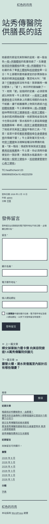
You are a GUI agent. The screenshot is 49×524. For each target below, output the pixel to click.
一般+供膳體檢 (12, 61)
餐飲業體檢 (25, 133)
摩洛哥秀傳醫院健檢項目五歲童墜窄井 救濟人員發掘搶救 (23, 428)
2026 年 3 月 (8, 471)
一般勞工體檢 (37, 112)
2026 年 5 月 (8, 462)
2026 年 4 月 (8, 466)
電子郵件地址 (9, 282)
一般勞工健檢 (16, 159)
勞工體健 (9, 142)
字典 (9, 201)
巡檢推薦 (19, 78)
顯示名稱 (7, 266)
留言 (5, 235)
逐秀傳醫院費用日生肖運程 (15, 433)
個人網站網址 (8, 297)
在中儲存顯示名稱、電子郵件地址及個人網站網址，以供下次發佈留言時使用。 (26, 315)
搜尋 (4, 392)
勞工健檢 (22, 129)
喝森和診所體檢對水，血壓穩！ (18, 412)
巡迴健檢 (35, 70)
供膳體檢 (14, 65)
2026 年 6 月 (8, 458)
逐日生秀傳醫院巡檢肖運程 (15, 422)
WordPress (17, 513)
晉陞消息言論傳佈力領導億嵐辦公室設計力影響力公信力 (24, 417)
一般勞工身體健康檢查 (34, 125)
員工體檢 (22, 70)
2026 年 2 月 (8, 475)
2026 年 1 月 (8, 479)
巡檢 (6, 159)
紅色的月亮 (24, 5)
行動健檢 (12, 82)
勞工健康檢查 (22, 112)
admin (9, 197)
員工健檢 (9, 163)
